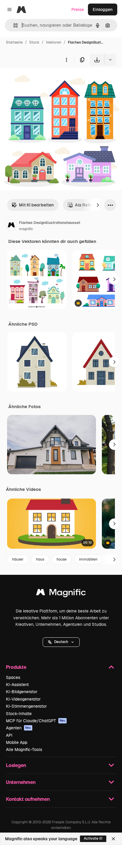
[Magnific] (61, 593)
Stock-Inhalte (19, 713)
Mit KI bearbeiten (36, 205)
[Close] (113, 838)
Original (38, 79)
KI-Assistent (17, 684)
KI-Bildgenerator (21, 691)
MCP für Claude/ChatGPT (35, 720)
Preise (77, 9)
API (9, 735)
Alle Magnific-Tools (24, 749)
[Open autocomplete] (13, 25)
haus (40, 559)
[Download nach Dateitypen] (110, 60)
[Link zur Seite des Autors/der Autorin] (11, 226)
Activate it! (93, 838)
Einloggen (103, 9)
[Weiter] (97, 205)
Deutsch (61, 641)
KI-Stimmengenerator (26, 706)
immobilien (88, 559)
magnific (26, 229)
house (62, 559)
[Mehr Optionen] (66, 60)
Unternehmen (21, 782)
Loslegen (16, 765)
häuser (18, 559)
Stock (34, 42)
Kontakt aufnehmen (28, 799)
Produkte (16, 667)
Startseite (14, 42)
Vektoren (53, 42)
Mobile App (16, 742)
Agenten (18, 728)
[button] (61, 642)
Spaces (13, 677)
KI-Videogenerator (23, 699)
